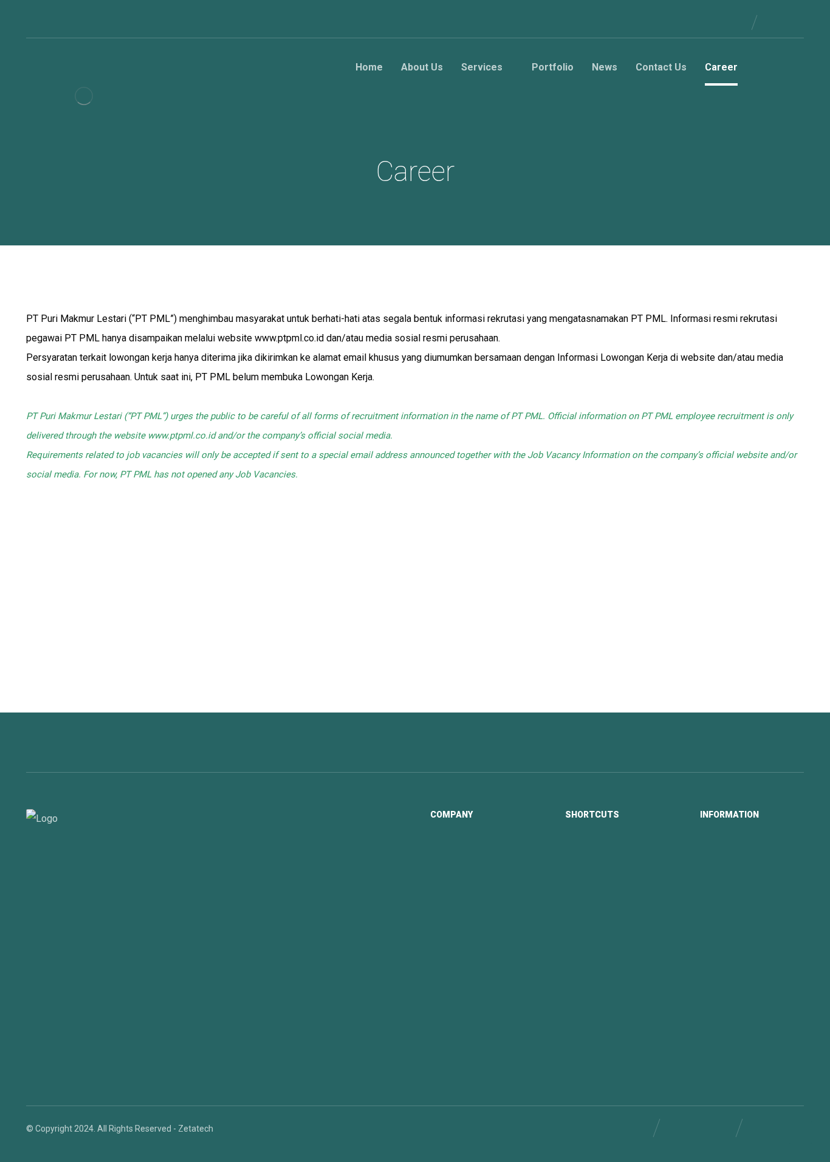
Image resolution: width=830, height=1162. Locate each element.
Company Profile (477, 913)
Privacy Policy (741, 913)
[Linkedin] (55, 22)
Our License (737, 855)
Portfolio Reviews (479, 933)
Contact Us (601, 913)
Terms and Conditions (758, 933)
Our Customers (744, 894)
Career (592, 933)
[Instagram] (94, 22)
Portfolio (596, 874)
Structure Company (483, 874)
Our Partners (739, 874)
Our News (598, 894)
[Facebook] (36, 22)
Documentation (475, 894)
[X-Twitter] (74, 22)
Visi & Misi (464, 855)
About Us (597, 855)
